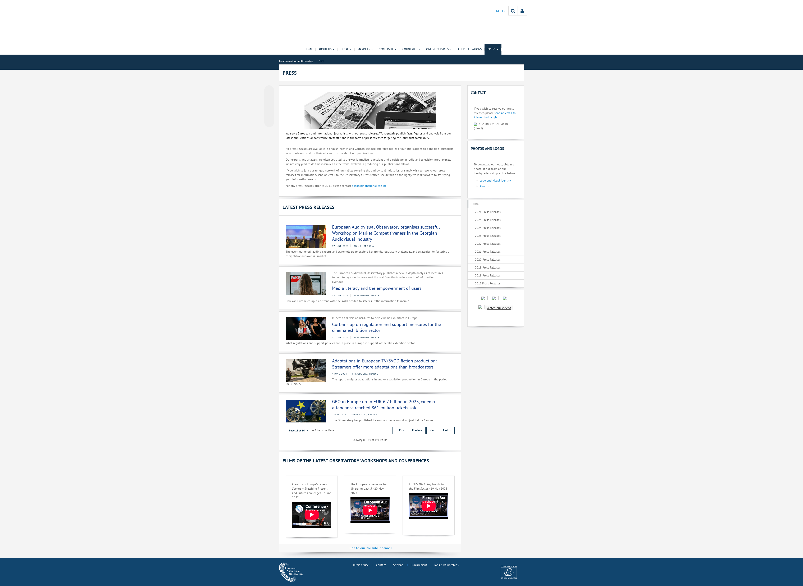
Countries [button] (409, 49)
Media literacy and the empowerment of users (376, 288)
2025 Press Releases (488, 220)
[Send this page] (269, 122)
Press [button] (491, 49)
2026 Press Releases (488, 212)
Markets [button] (364, 49)
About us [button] (324, 49)
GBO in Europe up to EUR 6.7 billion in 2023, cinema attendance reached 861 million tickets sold (383, 405)
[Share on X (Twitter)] (269, 98)
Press (475, 204)
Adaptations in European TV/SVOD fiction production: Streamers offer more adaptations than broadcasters (384, 364)
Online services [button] (437, 49)
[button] (298, 430)
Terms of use (361, 565)
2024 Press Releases (488, 228)
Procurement (419, 565)
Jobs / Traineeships (446, 565)
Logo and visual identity (495, 180)
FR (503, 11)
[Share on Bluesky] (269, 90)
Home (309, 49)
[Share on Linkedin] (269, 114)
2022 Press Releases (488, 244)
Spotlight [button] (386, 49)
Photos (484, 186)
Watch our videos (499, 308)
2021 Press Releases (488, 251)
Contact (381, 565)
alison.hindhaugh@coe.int (369, 186)
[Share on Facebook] (269, 106)
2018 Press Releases (488, 275)
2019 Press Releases (488, 267)
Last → (447, 430)
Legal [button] (344, 49)
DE (498, 11)
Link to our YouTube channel (370, 548)
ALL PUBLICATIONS (470, 49)
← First (400, 430)
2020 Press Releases (488, 259)
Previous (417, 430)
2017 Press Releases (487, 283)
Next (433, 430)
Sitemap (398, 565)
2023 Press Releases (488, 236)
